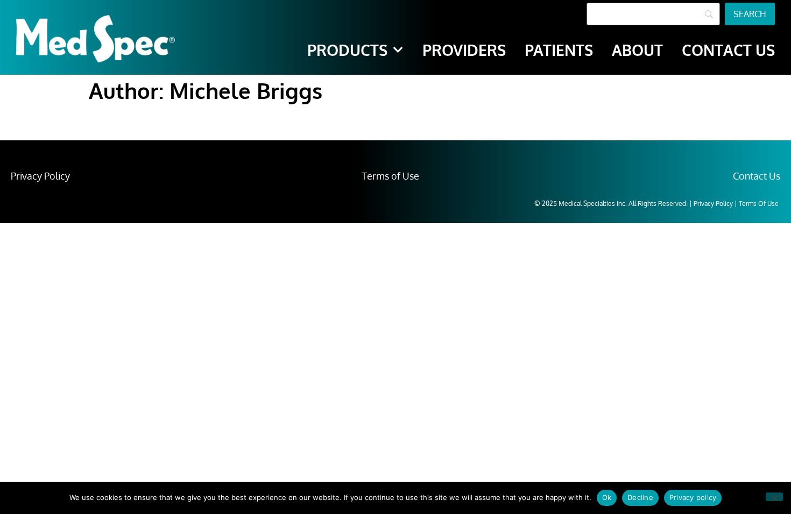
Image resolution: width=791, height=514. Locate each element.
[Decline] (774, 496)
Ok (607, 497)
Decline (640, 497)
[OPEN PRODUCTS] (398, 50)
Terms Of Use (759, 203)
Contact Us (756, 176)
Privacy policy (693, 497)
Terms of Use (390, 176)
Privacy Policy (40, 176)
